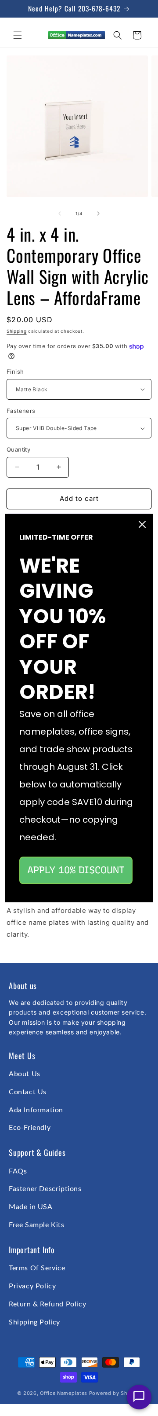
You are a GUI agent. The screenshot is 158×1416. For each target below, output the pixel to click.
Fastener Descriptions (45, 1188)
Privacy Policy (32, 1286)
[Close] (142, 524)
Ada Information (36, 1110)
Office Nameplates (63, 1393)
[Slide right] (98, 213)
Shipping (17, 331)
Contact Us (28, 1092)
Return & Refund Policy (47, 1304)
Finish (15, 371)
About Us (24, 1074)
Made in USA (31, 1206)
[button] (17, 35)
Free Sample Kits (37, 1224)
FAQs (18, 1171)
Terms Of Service (37, 1268)
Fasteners (21, 410)
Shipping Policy (34, 1322)
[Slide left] (59, 213)
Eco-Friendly (29, 1127)
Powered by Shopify (115, 1393)
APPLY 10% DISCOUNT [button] (76, 870)
